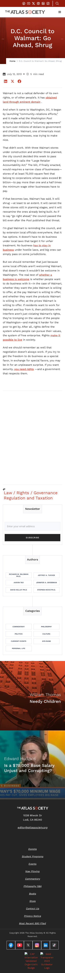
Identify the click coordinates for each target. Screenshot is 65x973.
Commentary (18, 627)
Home (12, 61)
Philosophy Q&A (33, 886)
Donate (32, 849)
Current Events (18, 641)
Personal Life (18, 648)
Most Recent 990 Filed (32, 923)
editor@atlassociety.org (32, 827)
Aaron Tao (19, 582)
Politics (18, 634)
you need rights (24, 369)
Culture (46, 634)
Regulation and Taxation (28, 498)
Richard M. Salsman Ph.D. (18, 575)
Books (32, 893)
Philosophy (46, 627)
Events (32, 863)
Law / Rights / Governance (31, 493)
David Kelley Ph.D (18, 590)
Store (32, 901)
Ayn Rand (46, 641)
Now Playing (32, 871)
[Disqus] (32, 437)
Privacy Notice (32, 916)
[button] (60, 12)
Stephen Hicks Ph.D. (46, 590)
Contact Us (32, 908)
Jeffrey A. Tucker (46, 575)
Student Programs (32, 856)
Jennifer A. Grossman (46, 582)
